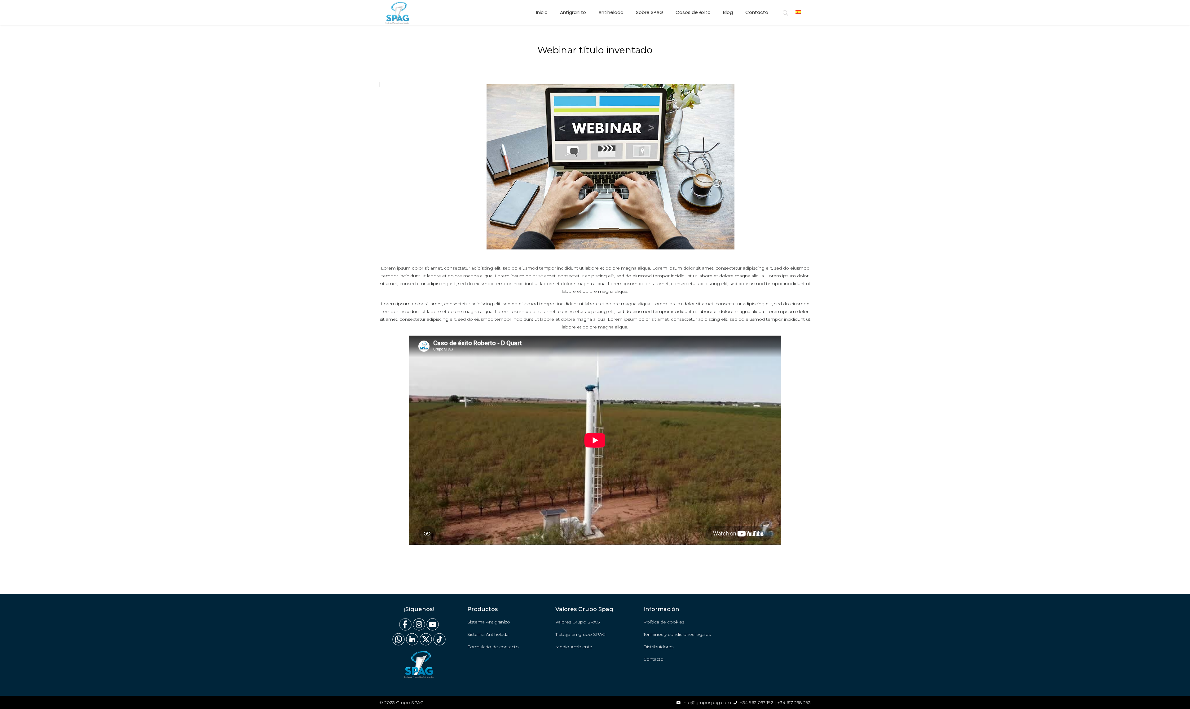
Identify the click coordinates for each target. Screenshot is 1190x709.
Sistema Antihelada (488, 634)
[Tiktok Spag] (439, 644)
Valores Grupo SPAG (577, 622)
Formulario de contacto (493, 647)
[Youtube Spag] (432, 629)
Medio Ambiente (573, 647)
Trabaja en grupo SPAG (580, 634)
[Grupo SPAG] (397, 12)
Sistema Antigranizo (488, 622)
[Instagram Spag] (419, 629)
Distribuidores (658, 647)
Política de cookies (663, 622)
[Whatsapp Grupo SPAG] (398, 644)
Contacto (653, 659)
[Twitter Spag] (426, 644)
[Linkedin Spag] (412, 644)
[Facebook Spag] (405, 629)
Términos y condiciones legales (677, 634)
